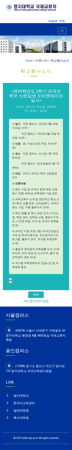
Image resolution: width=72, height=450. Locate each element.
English (53, 21)
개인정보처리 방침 (36, 301)
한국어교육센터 (24, 403)
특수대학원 (21, 418)
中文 (62, 21)
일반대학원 (21, 410)
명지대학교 (21, 395)
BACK (36, 294)
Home (29, 60)
